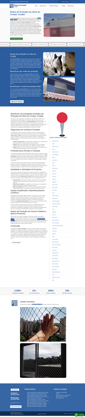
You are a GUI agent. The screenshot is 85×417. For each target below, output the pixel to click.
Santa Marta (54, 269)
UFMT (53, 236)
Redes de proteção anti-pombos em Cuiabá (36, 406)
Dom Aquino (54, 190)
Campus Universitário (56, 244)
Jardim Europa (55, 168)
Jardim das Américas (56, 203)
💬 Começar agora (16, 242)
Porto (53, 209)
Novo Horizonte (55, 151)
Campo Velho (54, 187)
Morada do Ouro (55, 146)
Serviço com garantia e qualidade (74, 44)
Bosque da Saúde (55, 220)
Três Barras (54, 231)
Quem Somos (43, 5)
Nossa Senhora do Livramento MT (63, 395)
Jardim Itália (54, 228)
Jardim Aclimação (55, 266)
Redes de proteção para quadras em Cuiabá (36, 404)
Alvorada (54, 171)
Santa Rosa (54, 250)
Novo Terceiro (54, 247)
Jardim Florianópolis (56, 201)
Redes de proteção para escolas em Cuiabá (36, 402)
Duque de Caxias (55, 242)
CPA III (53, 149)
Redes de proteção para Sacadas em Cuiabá (36, 403)
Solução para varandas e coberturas (58, 44)
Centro (53, 192)
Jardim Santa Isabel (56, 277)
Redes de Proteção (54, 5)
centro (12, 219)
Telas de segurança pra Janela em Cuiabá (36, 399)
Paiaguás (54, 179)
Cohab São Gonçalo (56, 272)
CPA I (53, 280)
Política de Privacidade (16, 406)
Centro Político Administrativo (57, 225)
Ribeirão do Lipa (55, 252)
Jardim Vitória (54, 206)
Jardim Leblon (54, 184)
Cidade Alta (54, 182)
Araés (53, 274)
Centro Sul (54, 176)
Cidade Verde (54, 198)
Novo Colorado (55, 239)
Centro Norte (54, 160)
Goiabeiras (54, 211)
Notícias (63, 5)
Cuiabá (15, 19)
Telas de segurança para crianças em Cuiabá (37, 393)
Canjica (53, 157)
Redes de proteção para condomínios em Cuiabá (37, 400)
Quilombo (54, 233)
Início (36, 5)
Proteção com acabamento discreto (22, 44)
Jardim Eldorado (55, 154)
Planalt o (53, 165)
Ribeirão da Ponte (55, 261)
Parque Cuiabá (55, 255)
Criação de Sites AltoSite (42, 413)
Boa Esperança (55, 258)
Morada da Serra (55, 141)
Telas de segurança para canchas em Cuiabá (36, 395)
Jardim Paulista (55, 195)
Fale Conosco (71, 5)
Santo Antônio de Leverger (62, 396)
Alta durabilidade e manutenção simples (40, 44)
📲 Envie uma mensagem (17, 101)
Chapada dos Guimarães (61, 392)
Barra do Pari (54, 217)
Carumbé (54, 173)
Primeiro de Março (55, 222)
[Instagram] (73, 2)
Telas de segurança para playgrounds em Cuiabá (37, 392)
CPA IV (53, 162)
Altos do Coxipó (55, 263)
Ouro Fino (54, 214)
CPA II (53, 143)
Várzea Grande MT (60, 398)
